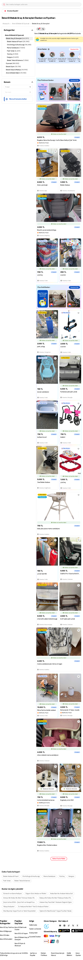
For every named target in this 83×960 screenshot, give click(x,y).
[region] (59, 57)
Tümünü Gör (74, 49)
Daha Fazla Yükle (58, 859)
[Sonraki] (79, 56)
